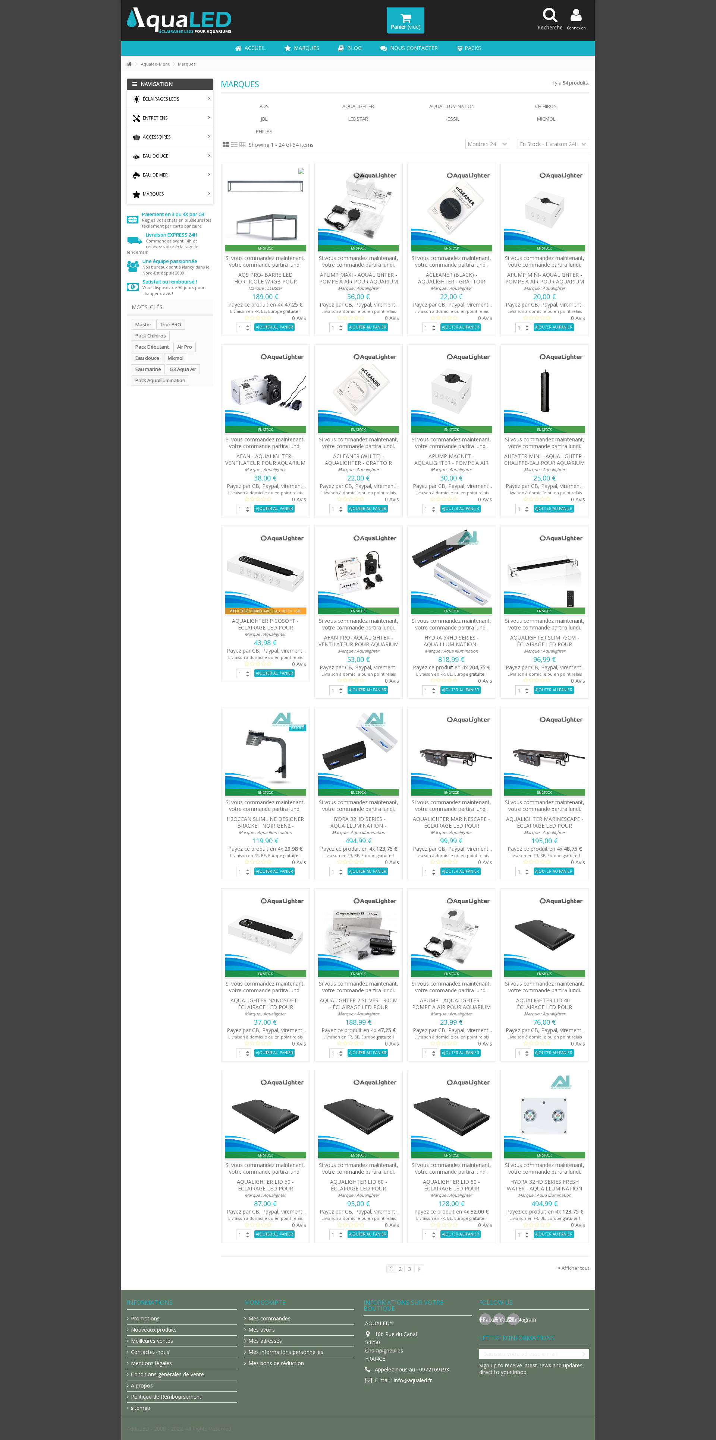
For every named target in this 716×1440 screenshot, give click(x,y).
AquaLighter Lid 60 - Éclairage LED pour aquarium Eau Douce (358, 1188)
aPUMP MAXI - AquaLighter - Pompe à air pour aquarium (358, 278)
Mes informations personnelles (285, 1352)
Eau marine (148, 369)
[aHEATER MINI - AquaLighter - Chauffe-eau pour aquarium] (544, 391)
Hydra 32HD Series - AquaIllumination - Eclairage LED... (358, 825)
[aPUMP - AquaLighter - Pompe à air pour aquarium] (451, 935)
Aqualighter (358, 106)
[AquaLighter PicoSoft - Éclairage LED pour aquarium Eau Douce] (265, 572)
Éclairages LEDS (160, 99)
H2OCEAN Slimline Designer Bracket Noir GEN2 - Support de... (265, 825)
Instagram (516, 1319)
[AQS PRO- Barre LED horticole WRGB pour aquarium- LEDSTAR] (265, 209)
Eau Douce (155, 156)
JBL (264, 118)
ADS (264, 106)
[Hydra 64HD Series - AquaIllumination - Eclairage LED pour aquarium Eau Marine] (451, 572)
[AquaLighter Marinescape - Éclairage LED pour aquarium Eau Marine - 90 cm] (544, 754)
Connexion (576, 27)
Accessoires (156, 137)
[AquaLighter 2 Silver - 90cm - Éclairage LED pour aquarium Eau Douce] (358, 935)
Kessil (452, 118)
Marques (153, 194)
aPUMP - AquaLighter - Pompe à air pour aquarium (451, 1004)
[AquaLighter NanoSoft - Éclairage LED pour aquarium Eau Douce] (265, 935)
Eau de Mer (155, 175)
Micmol (175, 358)
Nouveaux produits (154, 1329)
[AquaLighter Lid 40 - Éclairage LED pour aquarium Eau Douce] (544, 935)
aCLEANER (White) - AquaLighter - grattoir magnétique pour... (358, 463)
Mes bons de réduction (276, 1363)
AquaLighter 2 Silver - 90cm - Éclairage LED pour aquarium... (359, 1007)
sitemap (140, 1408)
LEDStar (274, 288)
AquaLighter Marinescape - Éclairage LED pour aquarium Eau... (451, 825)
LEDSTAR (358, 118)
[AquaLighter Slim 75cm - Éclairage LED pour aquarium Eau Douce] (544, 572)
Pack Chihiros (150, 335)
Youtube (502, 1319)
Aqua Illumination (452, 106)
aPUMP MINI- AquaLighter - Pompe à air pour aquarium (544, 278)
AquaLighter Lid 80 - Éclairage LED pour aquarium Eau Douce (451, 1188)
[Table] (242, 145)
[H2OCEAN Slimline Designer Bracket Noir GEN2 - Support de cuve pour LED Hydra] (265, 754)
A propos (142, 1385)
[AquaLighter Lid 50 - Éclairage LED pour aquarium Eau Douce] (265, 1116)
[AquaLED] (179, 19)
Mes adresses (265, 1341)
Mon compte (265, 1302)
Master (143, 324)
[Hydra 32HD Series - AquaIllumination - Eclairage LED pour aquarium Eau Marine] (358, 754)
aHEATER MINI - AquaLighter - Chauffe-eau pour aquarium (544, 459)
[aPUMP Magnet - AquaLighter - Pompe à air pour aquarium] (451, 391)
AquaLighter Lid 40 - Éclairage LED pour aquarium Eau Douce (544, 1007)
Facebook (487, 1319)
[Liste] (234, 145)
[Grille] (226, 145)
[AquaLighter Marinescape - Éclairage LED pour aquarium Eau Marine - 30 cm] (451, 754)
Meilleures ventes (152, 1341)
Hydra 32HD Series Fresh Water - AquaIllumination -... (544, 1188)
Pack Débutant (152, 346)
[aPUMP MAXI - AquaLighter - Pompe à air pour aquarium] (358, 209)
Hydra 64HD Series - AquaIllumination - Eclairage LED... (452, 644)
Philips (264, 131)
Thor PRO (170, 324)
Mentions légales (151, 1363)
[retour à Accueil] (129, 64)
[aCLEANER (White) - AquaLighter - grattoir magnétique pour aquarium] (358, 391)
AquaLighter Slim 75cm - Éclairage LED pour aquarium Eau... (544, 644)
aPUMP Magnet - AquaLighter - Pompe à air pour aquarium (451, 463)
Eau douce (147, 358)
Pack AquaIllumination (160, 380)
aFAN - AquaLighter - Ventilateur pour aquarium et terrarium (265, 463)
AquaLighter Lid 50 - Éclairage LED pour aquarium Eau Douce (265, 1188)
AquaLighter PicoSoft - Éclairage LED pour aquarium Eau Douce (265, 627)
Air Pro (184, 346)
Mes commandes (269, 1318)
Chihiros (546, 106)
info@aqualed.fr (413, 1380)
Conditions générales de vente (167, 1374)
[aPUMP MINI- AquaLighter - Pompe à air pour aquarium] (544, 209)
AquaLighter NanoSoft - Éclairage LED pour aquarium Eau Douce (265, 1007)
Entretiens (154, 118)
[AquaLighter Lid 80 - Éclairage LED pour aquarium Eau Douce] (451, 1116)
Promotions (145, 1318)
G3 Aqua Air (183, 369)
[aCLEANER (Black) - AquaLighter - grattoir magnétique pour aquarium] (451, 209)
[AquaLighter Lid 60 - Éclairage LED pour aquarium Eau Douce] (358, 1116)
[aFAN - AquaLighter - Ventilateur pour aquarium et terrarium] (265, 391)
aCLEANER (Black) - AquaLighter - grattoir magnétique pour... (451, 281)
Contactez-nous (150, 1352)
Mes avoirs (261, 1329)
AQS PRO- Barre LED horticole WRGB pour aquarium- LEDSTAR (265, 281)
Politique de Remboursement (166, 1396)
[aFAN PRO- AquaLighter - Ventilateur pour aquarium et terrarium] (358, 572)
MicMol (546, 118)
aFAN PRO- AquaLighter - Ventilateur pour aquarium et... (358, 644)
